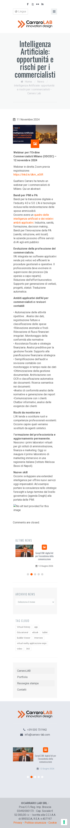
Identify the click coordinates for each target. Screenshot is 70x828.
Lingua (22, 11)
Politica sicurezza (35, 822)
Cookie (52, 822)
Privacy (17, 822)
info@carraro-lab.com (37, 734)
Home (28, 81)
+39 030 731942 (37, 729)
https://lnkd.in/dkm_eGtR (28, 174)
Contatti (21, 689)
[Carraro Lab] (35, 24)
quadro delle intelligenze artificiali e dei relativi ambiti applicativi (33, 218)
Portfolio (22, 677)
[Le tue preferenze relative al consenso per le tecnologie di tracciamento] (64, 822)
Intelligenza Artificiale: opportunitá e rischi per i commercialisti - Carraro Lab (34, 89)
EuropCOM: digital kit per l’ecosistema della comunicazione (44, 556)
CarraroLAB (24, 670)
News (40, 81)
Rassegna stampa (28, 683)
